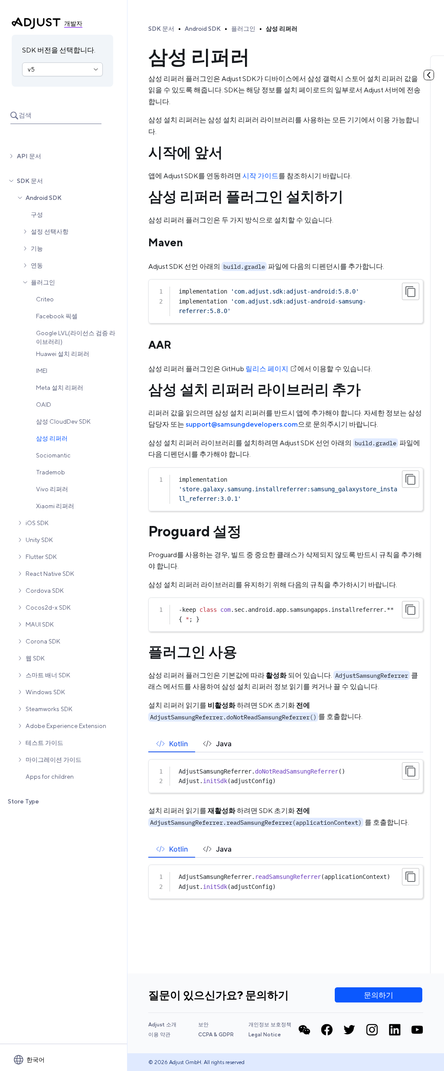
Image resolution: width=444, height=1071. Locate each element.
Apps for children (50, 776)
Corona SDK (43, 641)
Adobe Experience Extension (66, 725)
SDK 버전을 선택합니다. (58, 50)
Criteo (45, 299)
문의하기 (378, 995)
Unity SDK (39, 539)
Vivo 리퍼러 (52, 489)
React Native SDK (50, 573)
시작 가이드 (260, 176)
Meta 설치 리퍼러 (59, 387)
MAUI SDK (40, 624)
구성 (37, 214)
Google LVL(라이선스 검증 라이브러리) (75, 337)
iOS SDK (37, 522)
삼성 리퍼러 (52, 438)
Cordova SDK (45, 590)
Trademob (50, 472)
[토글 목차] (429, 75)
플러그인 (43, 282)
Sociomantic (53, 455)
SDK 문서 (30, 180)
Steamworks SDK (49, 708)
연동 (37, 265)
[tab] (171, 743)
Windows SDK (45, 692)
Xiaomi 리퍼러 (55, 506)
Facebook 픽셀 (57, 316)
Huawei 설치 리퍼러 (62, 353)
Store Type (23, 801)
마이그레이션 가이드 (54, 759)
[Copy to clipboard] (410, 291)
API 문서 (29, 156)
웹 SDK (35, 658)
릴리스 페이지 (266, 369)
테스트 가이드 (44, 742)
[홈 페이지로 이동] (36, 23)
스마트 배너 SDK (48, 675)
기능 (37, 248)
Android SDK (44, 197)
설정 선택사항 (50, 231)
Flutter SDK (41, 556)
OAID (43, 404)
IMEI (41, 370)
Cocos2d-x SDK (48, 607)
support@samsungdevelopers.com (242, 424)
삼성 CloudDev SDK (63, 421)
